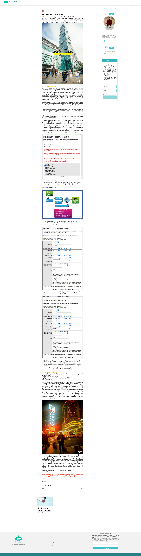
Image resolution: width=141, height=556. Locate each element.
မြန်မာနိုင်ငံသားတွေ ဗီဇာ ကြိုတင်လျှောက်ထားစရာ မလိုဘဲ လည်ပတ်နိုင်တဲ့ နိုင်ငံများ (44, 510)
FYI (42, 481)
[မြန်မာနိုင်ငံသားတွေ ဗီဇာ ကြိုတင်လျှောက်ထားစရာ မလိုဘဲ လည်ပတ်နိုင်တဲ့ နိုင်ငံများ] (45, 501)
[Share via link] (50, 485)
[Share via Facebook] (42, 485)
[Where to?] (136, 1)
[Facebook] (12, 544)
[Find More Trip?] (115, 8)
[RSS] (24, 544)
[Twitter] (19, 544)
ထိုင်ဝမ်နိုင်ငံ (51, 478)
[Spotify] (21, 544)
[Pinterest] (22, 544)
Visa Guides (45, 478)
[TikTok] (17, 544)
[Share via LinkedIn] (48, 485)
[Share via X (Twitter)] (45, 485)
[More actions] (82, 11)
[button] (126, 2)
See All (87, 494)
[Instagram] (14, 544)
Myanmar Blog (46, 481)
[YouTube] (16, 544)
